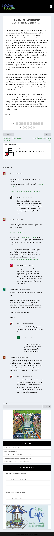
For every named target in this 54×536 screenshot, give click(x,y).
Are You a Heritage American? (10, 451)
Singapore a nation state (17, 232)
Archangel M (13, 357)
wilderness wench (14, 289)
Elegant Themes (24, 534)
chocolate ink (20, 265)
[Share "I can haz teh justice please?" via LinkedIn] (30, 123)
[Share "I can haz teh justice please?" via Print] (42, 123)
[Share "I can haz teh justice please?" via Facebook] (16, 123)
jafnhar (7, 492)
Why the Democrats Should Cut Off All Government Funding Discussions (20, 454)
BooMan (8, 473)
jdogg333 (21, 23)
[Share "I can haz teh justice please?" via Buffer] (33, 123)
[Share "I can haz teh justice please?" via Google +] (22, 123)
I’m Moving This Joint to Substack (11, 447)
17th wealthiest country (28, 237)
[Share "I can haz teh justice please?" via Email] (39, 123)
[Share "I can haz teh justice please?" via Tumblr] (25, 123)
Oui (10, 173)
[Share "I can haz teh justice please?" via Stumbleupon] (36, 123)
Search (5, 404)
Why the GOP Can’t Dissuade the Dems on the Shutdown (16, 461)
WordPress (36, 534)
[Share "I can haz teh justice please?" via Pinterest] (28, 123)
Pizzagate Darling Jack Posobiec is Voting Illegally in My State (17, 458)
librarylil (8, 479)
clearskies (8, 486)
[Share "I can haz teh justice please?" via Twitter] (19, 123)
